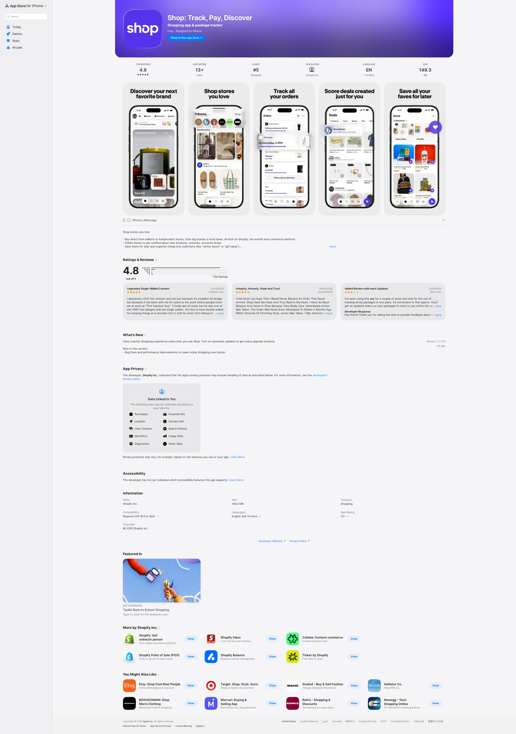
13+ (343, 516)
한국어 (384, 721)
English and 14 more (244, 516)
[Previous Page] (119, 148)
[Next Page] (449, 148)
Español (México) (309, 721)
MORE (220, 313)
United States (289, 721)
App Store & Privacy (160, 726)
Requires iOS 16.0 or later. (139, 516)
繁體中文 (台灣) (435, 721)
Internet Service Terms (134, 726)
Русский (336, 721)
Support (200, 726)
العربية (325, 721)
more (332, 246)
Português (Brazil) (400, 721)
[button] (26, 27)
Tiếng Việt (419, 721)
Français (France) (367, 721)
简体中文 (350, 721)
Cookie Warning (183, 726)
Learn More (237, 457)
